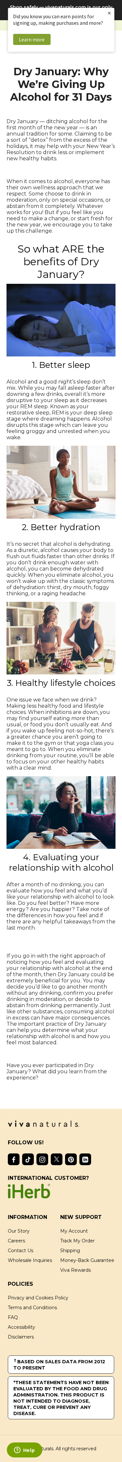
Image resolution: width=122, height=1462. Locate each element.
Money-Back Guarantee (87, 1260)
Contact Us (20, 1250)
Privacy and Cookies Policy (38, 1298)
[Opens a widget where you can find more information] (24, 1450)
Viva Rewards (75, 1270)
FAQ (13, 1317)
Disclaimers (21, 1337)
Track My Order (77, 1241)
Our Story (19, 1231)
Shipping (70, 1250)
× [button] (109, 13)
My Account (74, 1231)
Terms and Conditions (32, 1307)
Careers (16, 1241)
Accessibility (21, 1327)
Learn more (32, 39)
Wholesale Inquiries (30, 1260)
